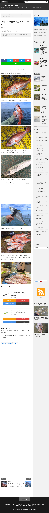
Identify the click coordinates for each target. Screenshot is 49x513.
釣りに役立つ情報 (39, 227)
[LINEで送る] (16, 63)
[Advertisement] (16, 48)
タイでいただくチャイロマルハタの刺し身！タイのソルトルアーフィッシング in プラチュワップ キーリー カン (44, 98)
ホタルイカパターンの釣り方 (24, 504)
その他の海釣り (39, 215)
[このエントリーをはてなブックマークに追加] (22, 60)
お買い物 (37, 237)
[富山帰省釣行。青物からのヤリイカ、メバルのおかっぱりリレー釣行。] (37, 79)
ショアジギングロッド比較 (38, 504)
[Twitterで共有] (10, 60)
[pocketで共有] (28, 60)
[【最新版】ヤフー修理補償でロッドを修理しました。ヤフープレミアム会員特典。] (37, 119)
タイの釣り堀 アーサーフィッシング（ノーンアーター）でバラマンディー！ (44, 88)
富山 (10, 31)
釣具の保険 (38, 234)
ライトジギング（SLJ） (40, 137)
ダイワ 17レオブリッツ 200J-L (8, 330)
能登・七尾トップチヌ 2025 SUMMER (39, 335)
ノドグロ (7, 31)
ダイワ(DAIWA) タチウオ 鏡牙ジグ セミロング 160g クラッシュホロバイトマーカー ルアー (20, 294)
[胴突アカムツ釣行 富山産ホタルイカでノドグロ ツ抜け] (4, 484)
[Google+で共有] (16, 60)
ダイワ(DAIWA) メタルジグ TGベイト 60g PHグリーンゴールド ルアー (19, 311)
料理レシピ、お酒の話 (40, 231)
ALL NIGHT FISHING (10, 6)
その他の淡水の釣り (40, 218)
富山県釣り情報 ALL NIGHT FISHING (28, 509)
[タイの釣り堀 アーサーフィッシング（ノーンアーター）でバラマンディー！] (37, 88)
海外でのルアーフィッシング (41, 210)
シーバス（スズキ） (40, 191)
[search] (47, 2)
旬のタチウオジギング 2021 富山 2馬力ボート (20, 483)
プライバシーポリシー (28, 505)
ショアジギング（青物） (40, 178)
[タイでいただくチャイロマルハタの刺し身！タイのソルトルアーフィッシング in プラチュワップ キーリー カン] (37, 97)
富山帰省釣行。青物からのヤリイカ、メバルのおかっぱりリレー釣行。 (44, 79)
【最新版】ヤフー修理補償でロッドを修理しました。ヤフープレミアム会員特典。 (44, 119)
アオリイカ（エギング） (40, 170)
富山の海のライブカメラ (10, 504)
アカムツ (3, 31)
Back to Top (24, 499)
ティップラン (38, 145)
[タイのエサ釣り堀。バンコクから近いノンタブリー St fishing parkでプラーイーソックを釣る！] (37, 109)
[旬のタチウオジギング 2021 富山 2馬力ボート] (28, 484)
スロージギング (14, 31)
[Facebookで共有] (4, 60)
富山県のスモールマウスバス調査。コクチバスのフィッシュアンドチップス (41, 318)
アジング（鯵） (39, 167)
